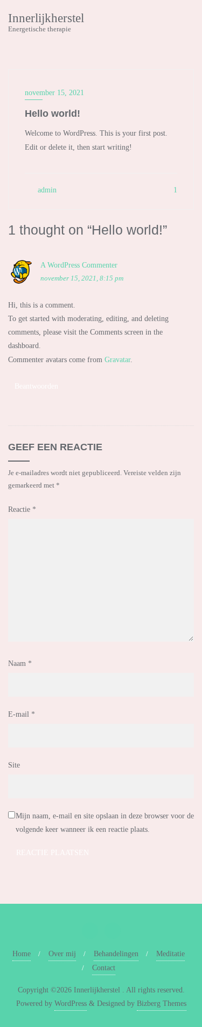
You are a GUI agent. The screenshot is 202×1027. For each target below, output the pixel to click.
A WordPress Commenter (78, 265)
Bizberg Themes (161, 1003)
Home (21, 954)
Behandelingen (116, 954)
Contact (103, 968)
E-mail (21, 714)
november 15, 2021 (54, 93)
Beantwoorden (36, 386)
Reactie (22, 509)
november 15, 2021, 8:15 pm (81, 278)
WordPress (70, 1003)
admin (46, 190)
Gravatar (117, 360)
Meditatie (170, 954)
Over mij (62, 954)
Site (14, 765)
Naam (20, 663)
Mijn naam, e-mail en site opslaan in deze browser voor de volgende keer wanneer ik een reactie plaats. (105, 822)
